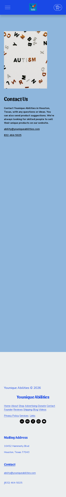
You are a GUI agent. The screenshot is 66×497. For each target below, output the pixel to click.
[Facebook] (33, 421)
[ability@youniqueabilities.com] (27, 421)
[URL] (22, 421)
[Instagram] (38, 421)
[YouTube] (44, 421)
